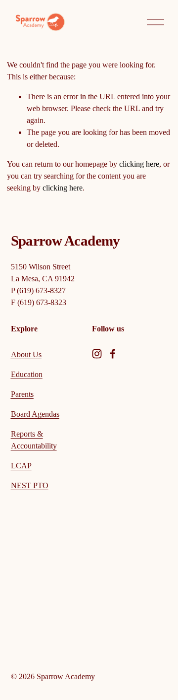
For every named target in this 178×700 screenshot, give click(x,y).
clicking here (139, 164)
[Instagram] (97, 354)
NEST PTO (29, 485)
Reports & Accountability (34, 440)
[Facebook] (113, 354)
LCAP (21, 465)
